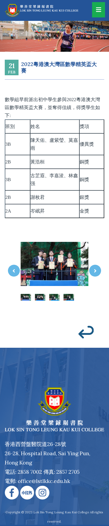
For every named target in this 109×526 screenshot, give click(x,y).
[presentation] (14, 271)
